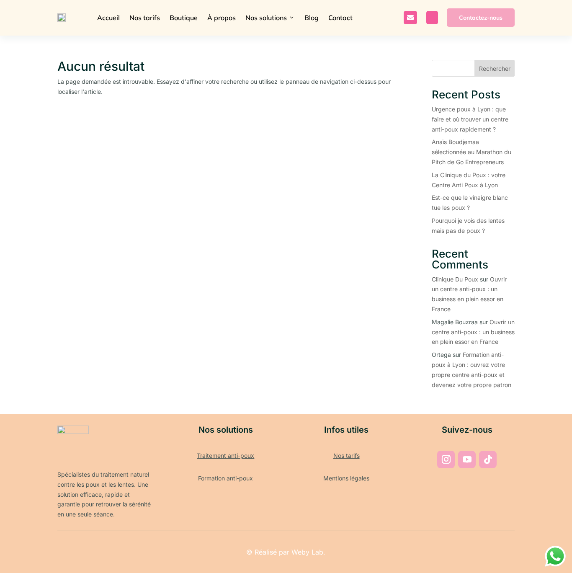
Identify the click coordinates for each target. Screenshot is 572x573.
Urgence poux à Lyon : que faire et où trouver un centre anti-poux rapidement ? (470, 119)
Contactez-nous (480, 17)
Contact (340, 17)
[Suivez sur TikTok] (488, 459)
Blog (311, 17)
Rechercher (494, 68)
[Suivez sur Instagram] (446, 459)
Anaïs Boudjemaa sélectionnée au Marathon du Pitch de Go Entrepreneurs (471, 151)
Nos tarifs (144, 17)
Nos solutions (270, 17)
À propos (221, 17)
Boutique (184, 17)
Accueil (108, 17)
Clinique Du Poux (455, 279)
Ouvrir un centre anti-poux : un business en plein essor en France (473, 332)
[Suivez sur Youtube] (467, 459)
